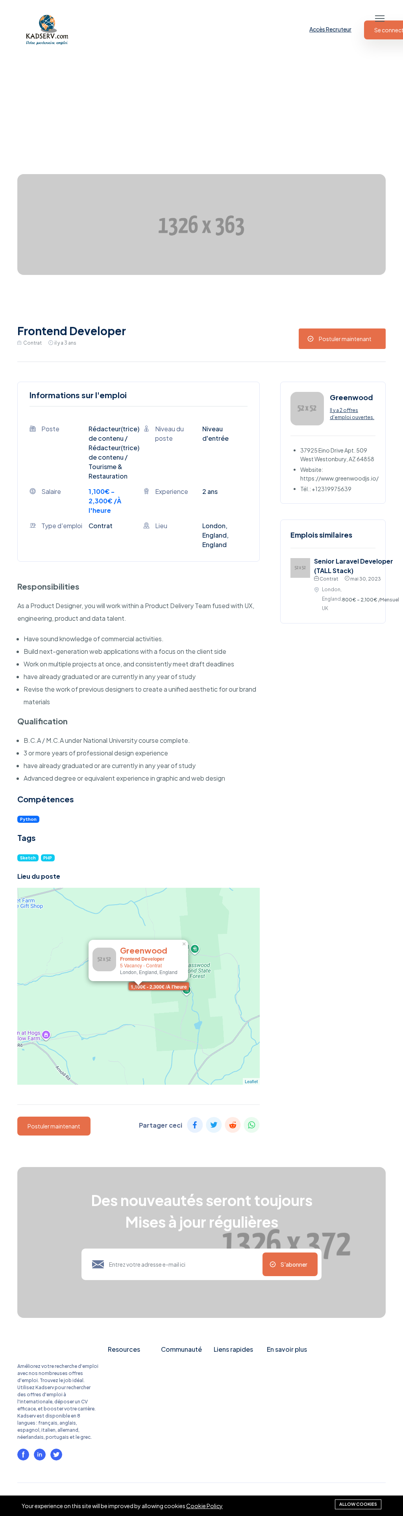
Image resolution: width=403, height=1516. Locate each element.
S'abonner (294, 1264)
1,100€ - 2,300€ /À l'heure (159, 986)
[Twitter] (56, 1454)
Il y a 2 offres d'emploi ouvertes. (352, 413)
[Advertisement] (201, 115)
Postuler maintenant (345, 338)
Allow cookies (358, 1504)
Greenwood (143, 950)
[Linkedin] (40, 1454)
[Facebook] (23, 1454)
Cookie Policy (204, 1505)
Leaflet (251, 1081)
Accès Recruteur (330, 29)
